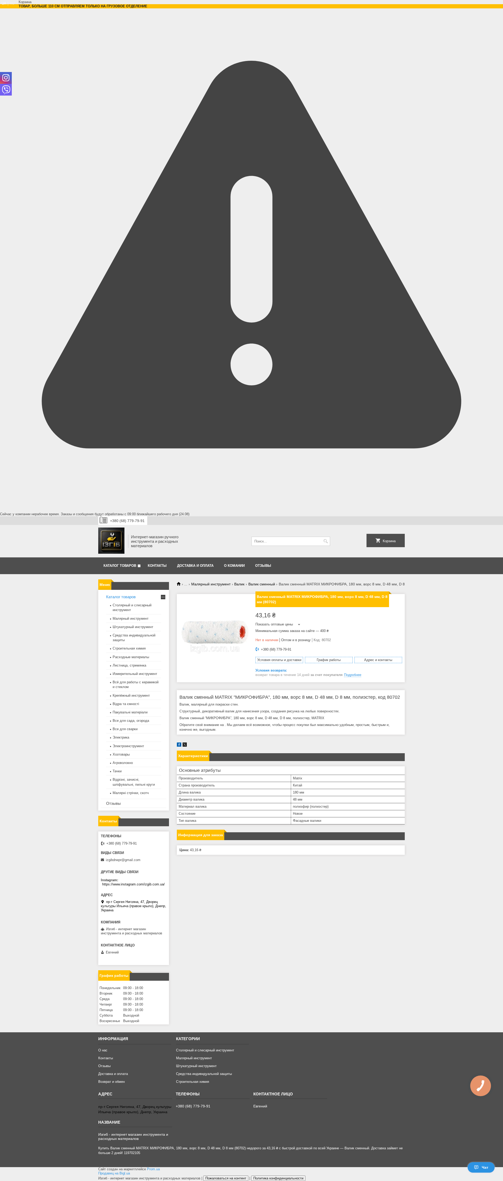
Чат (485, 1167)
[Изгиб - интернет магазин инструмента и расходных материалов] (111, 541)
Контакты (157, 566)
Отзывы (263, 566)
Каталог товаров (119, 566)
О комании (234, 566)
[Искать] (325, 541)
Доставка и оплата (195, 566)
